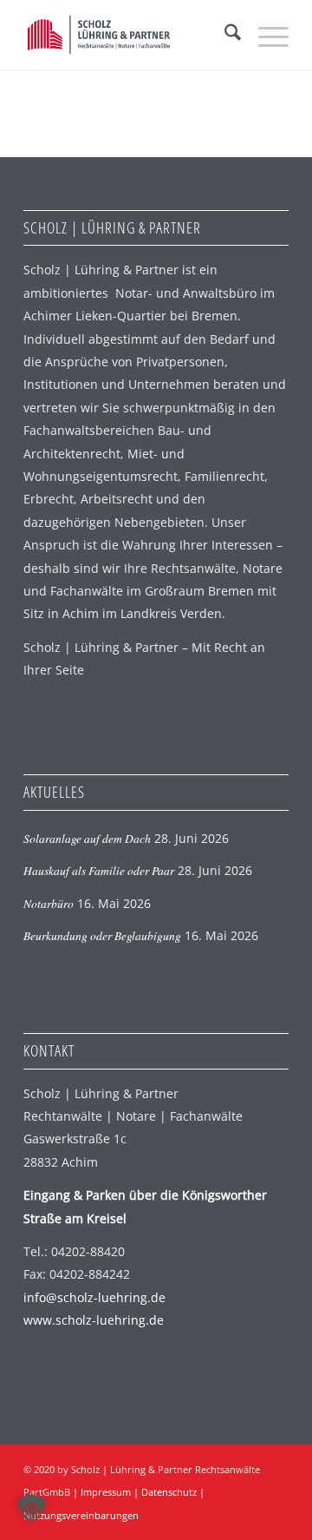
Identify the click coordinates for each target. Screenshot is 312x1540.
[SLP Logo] (129, 34)
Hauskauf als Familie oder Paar (98, 870)
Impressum (106, 1491)
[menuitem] (224, 34)
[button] (31, 1508)
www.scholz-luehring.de (93, 1320)
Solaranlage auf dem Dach (87, 838)
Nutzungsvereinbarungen (81, 1515)
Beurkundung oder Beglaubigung (102, 935)
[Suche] (224, 34)
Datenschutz (169, 1491)
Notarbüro (48, 903)
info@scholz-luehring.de (94, 1297)
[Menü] (265, 34)
